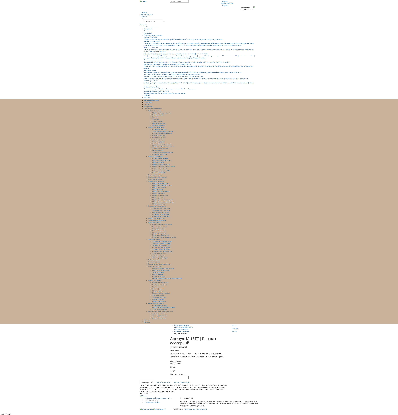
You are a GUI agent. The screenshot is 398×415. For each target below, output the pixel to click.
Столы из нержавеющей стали (216, 45)
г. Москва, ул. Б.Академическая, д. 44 (158, 398)
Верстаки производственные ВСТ (218, 49)
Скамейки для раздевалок (169, 64)
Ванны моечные (200, 45)
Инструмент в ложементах (174, 78)
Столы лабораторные (151, 89)
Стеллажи (182, 39)
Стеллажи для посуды (234, 45)
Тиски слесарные (189, 78)
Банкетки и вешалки (198, 66)
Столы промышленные (152, 49)
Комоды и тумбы (168, 39)
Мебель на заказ (149, 76)
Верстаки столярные (151, 54)
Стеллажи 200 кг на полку (153, 62)
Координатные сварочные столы (178, 76)
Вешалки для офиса (156, 85)
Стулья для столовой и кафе (188, 43)
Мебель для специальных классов (164, 237)
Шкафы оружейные (199, 58)
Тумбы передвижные (164, 74)
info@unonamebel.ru (152, 402)
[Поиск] (163, 21)
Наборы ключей (200, 78)
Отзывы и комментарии (182, 382)
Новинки (147, 95)
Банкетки (178, 83)
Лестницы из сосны (202, 39)
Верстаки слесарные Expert (169, 49)
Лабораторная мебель (151, 87)
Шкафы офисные (198, 83)
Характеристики (147, 382)
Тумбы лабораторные (188, 89)
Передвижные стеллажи (187, 62)
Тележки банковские (151, 93)
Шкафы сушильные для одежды (182, 58)
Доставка (235, 328)
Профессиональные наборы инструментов (233, 78)
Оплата (234, 326)
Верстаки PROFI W (159, 52)
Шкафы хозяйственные (243, 56)
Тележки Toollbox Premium (190, 72)
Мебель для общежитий (152, 64)
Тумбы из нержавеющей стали (168, 43)
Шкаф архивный (199, 56)
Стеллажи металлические (153, 60)
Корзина (225, 1)
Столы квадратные (242, 43)
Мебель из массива (150, 37)
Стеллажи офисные (240, 83)
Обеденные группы (217, 43)
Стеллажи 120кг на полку (204, 62)
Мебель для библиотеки (227, 66)
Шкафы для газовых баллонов (161, 58)
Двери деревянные (215, 39)
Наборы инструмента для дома (154, 78)
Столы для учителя (184, 66)
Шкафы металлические (200, 54)
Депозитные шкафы (178, 93)
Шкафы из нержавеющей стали (169, 45)
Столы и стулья (191, 39)
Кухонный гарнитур (204, 43)
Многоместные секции (167, 83)
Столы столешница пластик (161, 144)
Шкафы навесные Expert (152, 56)
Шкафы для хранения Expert (170, 56)
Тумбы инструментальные (172, 72)
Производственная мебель (153, 35)
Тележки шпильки (230, 43)
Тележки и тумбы (150, 70)
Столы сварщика (161, 76)
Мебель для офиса (150, 81)
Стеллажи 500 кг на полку (170, 62)
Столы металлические (237, 49)
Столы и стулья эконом (187, 45)
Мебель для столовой (170, 66)
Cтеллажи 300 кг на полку (221, 62)
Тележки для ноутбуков (192, 74)
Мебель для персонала (152, 83)
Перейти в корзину (227, 3)
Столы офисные (186, 83)
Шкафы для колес (158, 198)
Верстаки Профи (184, 49)
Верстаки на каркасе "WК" (161, 171)
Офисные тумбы (227, 83)
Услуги (234, 331)
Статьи (146, 31)
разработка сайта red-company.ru (195, 409)
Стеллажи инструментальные (162, 251)
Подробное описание (163, 382)
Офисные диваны (158, 299)
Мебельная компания (151, 27)
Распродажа (148, 33)
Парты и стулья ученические (153, 66)
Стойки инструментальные (208, 72)
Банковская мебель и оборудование (156, 91)
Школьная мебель (184, 64)
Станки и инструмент (196, 76)
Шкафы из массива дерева (153, 39)
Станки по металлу (212, 78)
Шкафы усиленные (228, 56)
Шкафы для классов (212, 66)
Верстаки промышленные (198, 49)
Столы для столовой (151, 43)
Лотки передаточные (165, 93)
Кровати (176, 39)
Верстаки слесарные (151, 47)
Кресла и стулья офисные (213, 83)
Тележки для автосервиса (226, 72)
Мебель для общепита (152, 41)
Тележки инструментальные (153, 72)
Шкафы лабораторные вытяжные (170, 89)
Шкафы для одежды (187, 56)
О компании (148, 29)
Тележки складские (177, 74)
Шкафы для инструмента (213, 56)
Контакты (147, 97)
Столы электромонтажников (167, 54)
